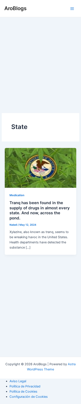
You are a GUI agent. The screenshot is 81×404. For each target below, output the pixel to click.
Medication (17, 195)
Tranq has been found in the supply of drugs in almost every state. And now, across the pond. (40, 210)
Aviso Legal (18, 381)
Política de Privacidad (25, 386)
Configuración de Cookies (29, 397)
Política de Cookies (23, 391)
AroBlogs (15, 8)
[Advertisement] (40, 68)
